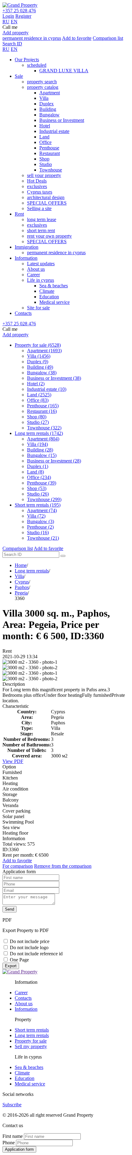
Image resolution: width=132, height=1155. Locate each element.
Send (9, 909)
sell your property (44, 175)
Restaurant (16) (42, 411)
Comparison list (108, 38)
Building (47, 109)
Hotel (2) (36, 383)
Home (21, 565)
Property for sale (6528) (38, 345)
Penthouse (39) (41, 482)
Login (8, 16)
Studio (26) (38, 493)
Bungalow (49, 114)
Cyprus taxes (39, 191)
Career (33, 274)
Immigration (26, 247)
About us (36, 269)
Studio (45, 164)
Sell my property (31, 1046)
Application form (19, 1149)
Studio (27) (38, 422)
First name (12, 1136)
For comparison (17, 866)
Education (49, 296)
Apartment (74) (42, 510)
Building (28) (40, 449)
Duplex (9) (37, 361)
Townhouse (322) (44, 427)
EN (14, 21)
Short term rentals (32, 1029)
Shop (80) (36, 416)
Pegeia (21, 592)
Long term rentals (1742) (39, 433)
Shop (44, 158)
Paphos (22, 587)
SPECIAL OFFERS (47, 203)
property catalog (42, 87)
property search (42, 81)
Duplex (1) (37, 466)
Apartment (49, 92)
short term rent (41, 230)
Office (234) (39, 477)
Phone (8, 1142)
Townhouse (50, 169)
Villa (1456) (38, 356)
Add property (15, 32)
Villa (44, 98)
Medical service (54, 302)
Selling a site (39, 208)
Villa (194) (37, 444)
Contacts (23, 313)
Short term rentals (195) (37, 505)
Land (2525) (39, 394)
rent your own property (49, 236)
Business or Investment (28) (54, 460)
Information (26, 258)
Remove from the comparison (62, 866)
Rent (19, 214)
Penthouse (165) (43, 405)
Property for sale (31, 1041)
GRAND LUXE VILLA (63, 70)
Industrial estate (54, 131)
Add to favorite (76, 38)
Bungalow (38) (41, 372)
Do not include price (29, 941)
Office (45, 142)
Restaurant (49, 153)
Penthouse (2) (40, 527)
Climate (46, 291)
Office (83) (38, 400)
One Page (19, 959)
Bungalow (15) (41, 455)
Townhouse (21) (43, 538)
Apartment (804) (43, 438)
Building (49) (40, 367)
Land (44, 136)
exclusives (37, 186)
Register (23, 16)
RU (6, 21)
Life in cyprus (40, 280)
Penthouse (49, 147)
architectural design (45, 197)
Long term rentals (32, 570)
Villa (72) (36, 516)
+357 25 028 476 (19, 10)
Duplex (46, 103)
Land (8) (35, 471)
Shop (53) (36, 488)
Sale (19, 76)
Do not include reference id (36, 953)
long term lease (41, 219)
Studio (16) (38, 532)
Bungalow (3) (40, 521)
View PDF (12, 761)
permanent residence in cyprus (31, 38)
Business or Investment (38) (54, 378)
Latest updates (41, 263)
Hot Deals (37, 180)
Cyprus (22, 581)
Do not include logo (29, 947)
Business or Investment (61, 120)
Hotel (44, 125)
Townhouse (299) (44, 499)
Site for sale (38, 307)
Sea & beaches (53, 285)
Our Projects (27, 59)
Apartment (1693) (44, 350)
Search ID (12, 43)
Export (11, 966)
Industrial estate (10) (46, 389)
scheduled (36, 65)
